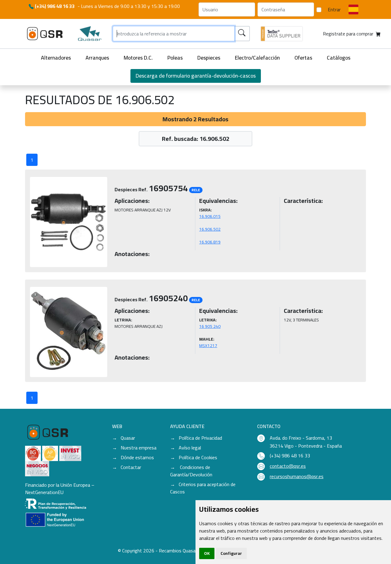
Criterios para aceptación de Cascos (203, 488)
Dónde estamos (137, 457)
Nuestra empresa (138, 447)
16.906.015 (210, 216)
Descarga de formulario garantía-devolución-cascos (196, 76)
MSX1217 (208, 346)
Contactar (131, 467)
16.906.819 (210, 242)
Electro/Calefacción (257, 58)
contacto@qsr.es (288, 466)
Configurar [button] (231, 553)
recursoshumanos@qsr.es (296, 476)
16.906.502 (210, 229)
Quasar (128, 437)
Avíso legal (190, 447)
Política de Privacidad (200, 437)
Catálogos (338, 58)
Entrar (334, 9)
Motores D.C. (138, 58)
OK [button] (207, 553)
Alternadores (56, 58)
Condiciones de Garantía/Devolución (191, 470)
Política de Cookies (198, 457)
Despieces (208, 58)
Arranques (97, 58)
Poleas (175, 58)
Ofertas (303, 58)
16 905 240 (210, 326)
